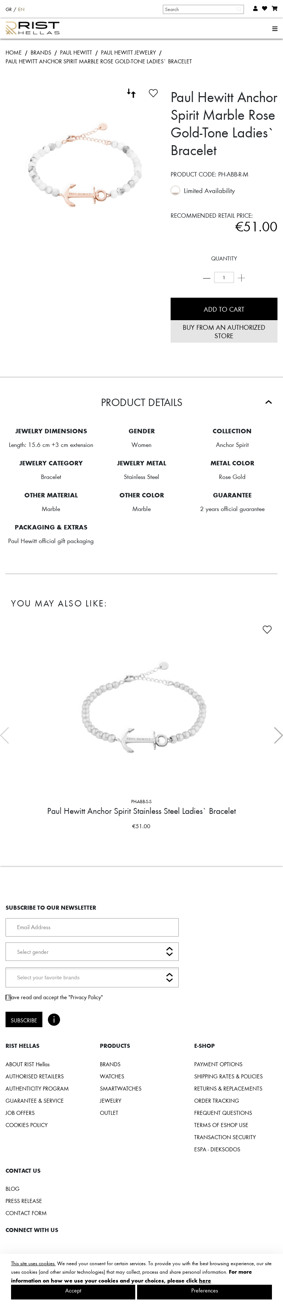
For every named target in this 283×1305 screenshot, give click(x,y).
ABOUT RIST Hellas (28, 1064)
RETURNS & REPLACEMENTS (228, 1088)
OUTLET (109, 1112)
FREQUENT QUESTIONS (223, 1112)
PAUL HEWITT (76, 52)
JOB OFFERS (20, 1112)
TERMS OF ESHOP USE (221, 1125)
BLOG (13, 1188)
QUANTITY (224, 258)
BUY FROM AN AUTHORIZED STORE (224, 331)
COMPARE (80, 840)
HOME (14, 52)
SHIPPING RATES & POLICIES (228, 1076)
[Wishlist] (153, 92)
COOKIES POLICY (27, 1125)
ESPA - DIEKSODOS (217, 1149)
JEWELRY (110, 1100)
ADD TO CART (224, 309)
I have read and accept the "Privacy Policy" (54, 997)
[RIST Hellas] (36, 28)
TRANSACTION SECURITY (225, 1137)
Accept (73, 1290)
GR (9, 9)
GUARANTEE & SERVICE (35, 1100)
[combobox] (203, 9)
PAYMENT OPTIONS (218, 1064)
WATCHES (112, 1076)
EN (21, 9)
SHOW (206, 840)
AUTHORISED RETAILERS (35, 1076)
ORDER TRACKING (216, 1100)
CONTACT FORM (26, 1213)
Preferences (204, 1290)
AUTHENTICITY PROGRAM (37, 1088)
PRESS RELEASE (24, 1200)
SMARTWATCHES (121, 1088)
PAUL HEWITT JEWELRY (128, 52)
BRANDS (41, 52)
